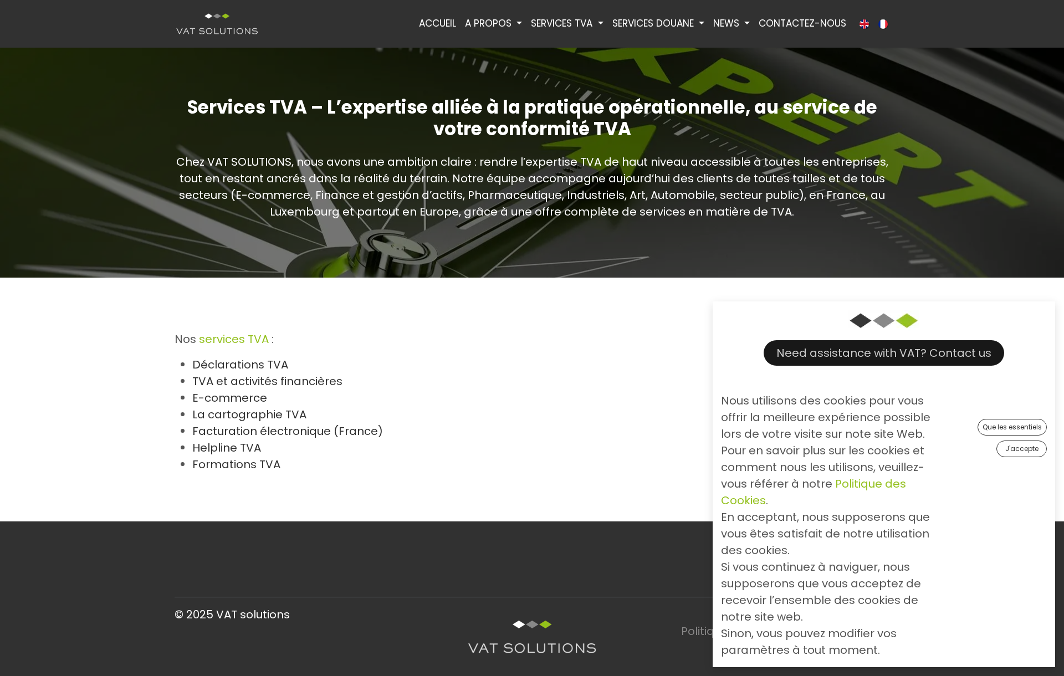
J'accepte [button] (1022, 448)
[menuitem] (438, 23)
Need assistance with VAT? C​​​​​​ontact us (883, 353)
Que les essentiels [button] (1012, 427)
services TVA (234, 339)
